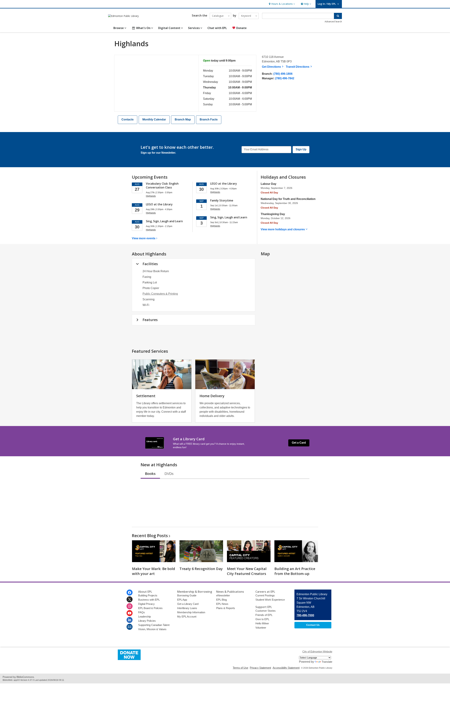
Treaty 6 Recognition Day (201, 568)
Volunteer (260, 627)
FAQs (141, 612)
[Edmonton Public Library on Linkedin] (130, 620)
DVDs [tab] (169, 474)
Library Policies (147, 620)
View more (143, 238)
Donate (241, 28)
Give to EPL (262, 619)
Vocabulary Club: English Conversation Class (162, 185)
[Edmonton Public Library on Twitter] (130, 599)
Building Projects (147, 595)
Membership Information (191, 612)
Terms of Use (240, 667)
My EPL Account (186, 616)
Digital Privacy (146, 603)
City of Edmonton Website (317, 651)
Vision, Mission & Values (152, 629)
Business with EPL (149, 599)
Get (273, 66)
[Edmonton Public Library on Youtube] (130, 613)
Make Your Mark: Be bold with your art (153, 571)
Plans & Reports (225, 608)
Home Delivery (212, 395)
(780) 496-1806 (282, 73)
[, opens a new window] (129, 659)
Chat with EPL (217, 28)
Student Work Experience (270, 599)
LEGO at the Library (159, 204)
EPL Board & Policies (150, 608)
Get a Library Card (187, 603)
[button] (281, 4)
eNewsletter (223, 595)
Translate (327, 661)
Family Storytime (221, 200)
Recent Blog (150, 535)
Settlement (145, 395)
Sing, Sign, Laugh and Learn (164, 221)
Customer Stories (265, 610)
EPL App (182, 599)
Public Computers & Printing (160, 293)
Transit (299, 66)
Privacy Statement (260, 667)
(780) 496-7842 (284, 78)
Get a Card (299, 442)
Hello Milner (262, 623)
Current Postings (265, 595)
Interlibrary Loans (187, 608)
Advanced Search (333, 21)
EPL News (222, 603)
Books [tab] (150, 474)
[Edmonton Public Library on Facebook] (130, 593)
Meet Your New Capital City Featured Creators (246, 571)
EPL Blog (221, 599)
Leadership (144, 616)
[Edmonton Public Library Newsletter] (130, 627)
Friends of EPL (263, 614)
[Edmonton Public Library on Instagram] (130, 606)
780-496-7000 (305, 615)
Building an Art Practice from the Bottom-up (294, 571)
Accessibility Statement (286, 667)
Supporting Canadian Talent (153, 624)
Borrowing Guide (186, 595)
